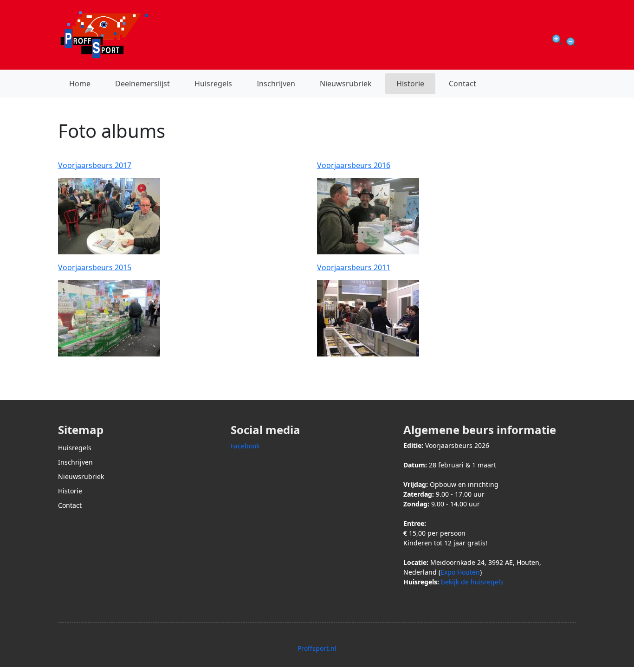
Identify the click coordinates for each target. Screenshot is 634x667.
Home (80, 83)
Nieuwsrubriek (346, 83)
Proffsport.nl (317, 648)
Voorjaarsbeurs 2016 (353, 165)
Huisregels (213, 83)
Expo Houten (460, 572)
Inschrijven (276, 83)
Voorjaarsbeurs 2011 (353, 267)
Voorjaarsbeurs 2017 (94, 165)
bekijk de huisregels (472, 581)
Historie (410, 83)
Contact (462, 83)
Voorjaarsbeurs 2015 (94, 267)
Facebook (245, 445)
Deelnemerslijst (142, 83)
